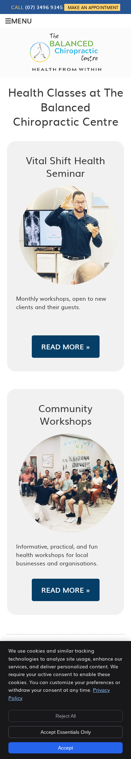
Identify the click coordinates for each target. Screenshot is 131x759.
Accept (65, 748)
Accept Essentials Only (66, 732)
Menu (21, 21)
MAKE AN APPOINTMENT (93, 7)
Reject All (66, 716)
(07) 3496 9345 (44, 7)
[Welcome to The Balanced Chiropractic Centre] (65, 70)
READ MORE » (65, 346)
